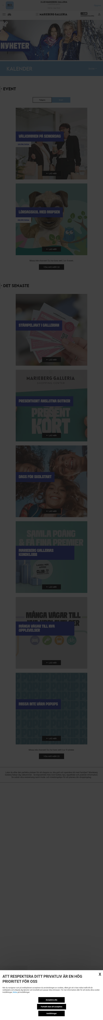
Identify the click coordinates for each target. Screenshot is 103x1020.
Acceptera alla (51, 1000)
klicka (15, 992)
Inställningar (51, 1013)
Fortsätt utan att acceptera (51, 1007)
